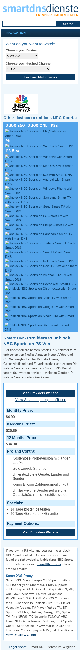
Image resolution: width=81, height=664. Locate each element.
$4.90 (19, 413)
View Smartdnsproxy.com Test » (40, 400)
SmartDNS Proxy (49, 564)
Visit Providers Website (40, 393)
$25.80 (20, 427)
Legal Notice (18, 647)
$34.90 (21, 441)
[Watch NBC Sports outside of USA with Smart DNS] (20, 112)
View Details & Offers (21, 634)
